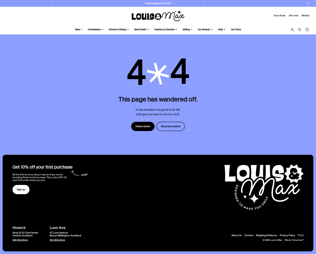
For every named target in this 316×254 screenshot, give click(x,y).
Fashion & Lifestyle (164, 29)
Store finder (280, 15)
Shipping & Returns (266, 235)
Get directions (20, 240)
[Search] (300, 29)
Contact (248, 235)
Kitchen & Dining (117, 29)
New (77, 29)
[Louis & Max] (158, 15)
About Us (236, 235)
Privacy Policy (287, 235)
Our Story (236, 29)
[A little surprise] (158, 73)
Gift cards (293, 15)
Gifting (186, 29)
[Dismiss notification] (307, 3)
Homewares (94, 29)
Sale (220, 29)
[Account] (292, 29)
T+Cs (300, 235)
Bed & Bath (140, 29)
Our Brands (204, 29)
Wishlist (305, 15)
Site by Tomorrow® (294, 240)
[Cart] (307, 29)
